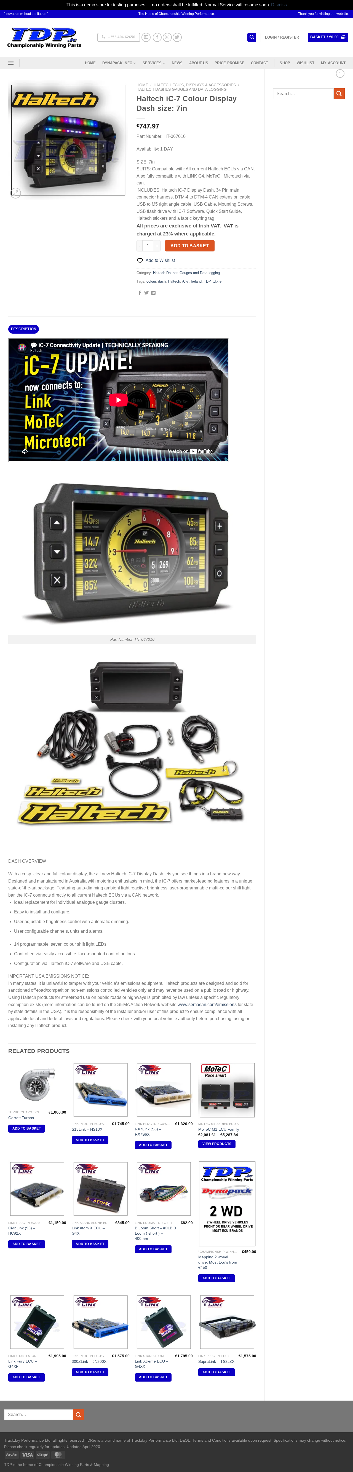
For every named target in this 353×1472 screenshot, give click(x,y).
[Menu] (10, 62)
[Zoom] (15, 193)
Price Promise (229, 63)
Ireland (196, 281)
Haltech (174, 281)
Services (152, 63)
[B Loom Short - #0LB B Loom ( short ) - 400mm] (164, 1189)
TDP (207, 281)
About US (198, 63)
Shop (285, 63)
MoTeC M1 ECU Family (218, 1129)
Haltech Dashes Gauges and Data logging (182, 89)
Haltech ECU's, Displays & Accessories (195, 85)
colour (151, 281)
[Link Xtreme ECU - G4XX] (164, 1322)
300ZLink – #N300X (89, 1361)
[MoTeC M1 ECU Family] (227, 1090)
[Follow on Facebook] (157, 37)
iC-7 (185, 281)
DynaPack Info (117, 63)
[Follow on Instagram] (167, 37)
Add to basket (189, 245)
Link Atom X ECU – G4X (88, 1230)
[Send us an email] (146, 37)
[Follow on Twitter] (177, 37)
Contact (259, 63)
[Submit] (339, 93)
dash (162, 281)
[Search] (251, 37)
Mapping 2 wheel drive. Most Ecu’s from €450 (217, 1262)
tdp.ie (217, 281)
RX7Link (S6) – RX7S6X (148, 1131)
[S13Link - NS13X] (101, 1090)
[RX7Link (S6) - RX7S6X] (164, 1090)
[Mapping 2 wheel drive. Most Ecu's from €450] (227, 1203)
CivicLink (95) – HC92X (21, 1230)
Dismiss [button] (279, 4)
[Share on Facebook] (140, 293)
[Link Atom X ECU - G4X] (101, 1189)
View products (217, 1144)
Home (90, 63)
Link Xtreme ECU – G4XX (151, 1364)
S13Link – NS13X (87, 1129)
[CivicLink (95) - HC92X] (37, 1189)
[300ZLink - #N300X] (101, 1322)
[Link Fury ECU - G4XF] (37, 1322)
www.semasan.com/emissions (207, 1004)
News (177, 63)
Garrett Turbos (21, 1118)
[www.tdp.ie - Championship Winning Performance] (44, 37)
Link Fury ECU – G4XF (22, 1364)
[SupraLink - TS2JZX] (227, 1322)
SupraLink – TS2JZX (216, 1361)
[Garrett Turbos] (37, 1084)
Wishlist (306, 63)
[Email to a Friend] (153, 293)
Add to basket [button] (26, 1128)
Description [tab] (23, 329)
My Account (333, 63)
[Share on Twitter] (146, 293)
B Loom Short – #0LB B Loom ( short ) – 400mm (155, 1233)
